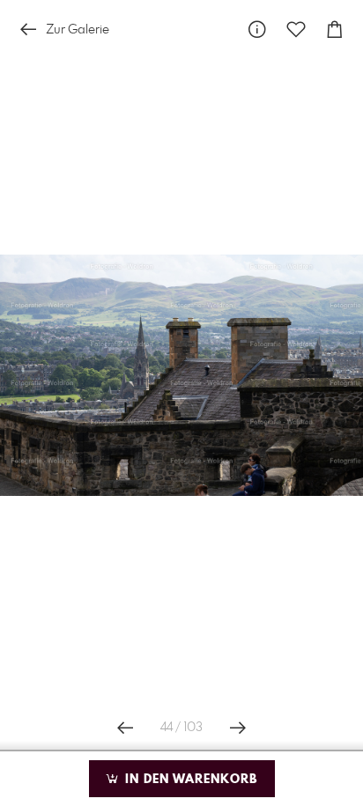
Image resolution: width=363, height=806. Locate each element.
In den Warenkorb (189, 779)
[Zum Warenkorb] (334, 29)
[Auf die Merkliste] (296, 29)
